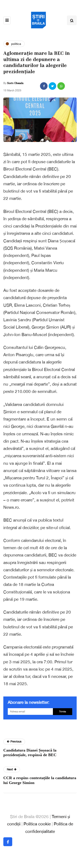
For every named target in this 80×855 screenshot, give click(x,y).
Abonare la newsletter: (28, 702)
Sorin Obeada (15, 83)
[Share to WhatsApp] (61, 86)
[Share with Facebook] (44, 86)
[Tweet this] (52, 86)
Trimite (62, 711)
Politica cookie (37, 823)
